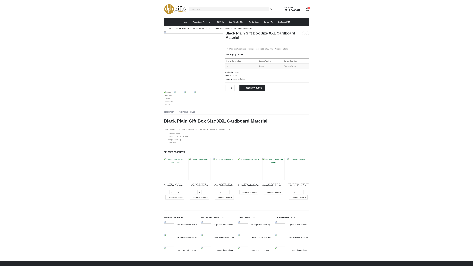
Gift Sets (220, 22)
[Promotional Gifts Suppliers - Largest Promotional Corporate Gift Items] (175, 9)
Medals (302, 183)
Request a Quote (254, 88)
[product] (175, 169)
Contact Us (268, 22)
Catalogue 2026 (284, 22)
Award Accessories (293, 183)
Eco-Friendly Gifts (236, 22)
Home (185, 22)
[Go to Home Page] (164, 28)
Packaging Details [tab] (187, 112)
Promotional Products (201, 22)
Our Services (253, 22)
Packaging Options (239, 79)
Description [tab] (169, 112)
